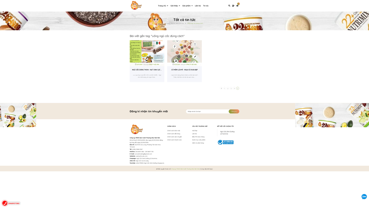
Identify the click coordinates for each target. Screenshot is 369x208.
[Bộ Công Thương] (225, 142)
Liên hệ (194, 134)
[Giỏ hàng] (237, 6)
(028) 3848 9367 (137, 149)
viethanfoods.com (141, 156)
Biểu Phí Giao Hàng (198, 137)
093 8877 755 (149, 151)
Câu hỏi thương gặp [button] (200, 126)
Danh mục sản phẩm (198, 140)
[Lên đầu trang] (365, 190)
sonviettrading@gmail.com (143, 154)
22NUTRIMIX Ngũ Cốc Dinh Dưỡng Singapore (150, 163)
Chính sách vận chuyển (174, 137)
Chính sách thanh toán (174, 140)
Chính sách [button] (171, 126)
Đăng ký (234, 111)
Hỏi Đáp (194, 130)
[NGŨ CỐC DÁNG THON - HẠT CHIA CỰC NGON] (147, 53)
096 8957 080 (139, 151)
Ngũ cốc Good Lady (142, 161)
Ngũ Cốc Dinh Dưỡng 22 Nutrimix (146, 158)
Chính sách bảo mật (173, 130)
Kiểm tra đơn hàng (198, 143)
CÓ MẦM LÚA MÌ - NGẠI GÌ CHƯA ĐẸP (184, 70)
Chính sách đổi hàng (173, 134)
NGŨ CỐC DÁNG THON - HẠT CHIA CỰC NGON (147, 70)
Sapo (211, 169)
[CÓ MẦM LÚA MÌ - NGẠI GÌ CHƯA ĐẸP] (184, 53)
